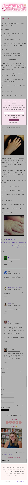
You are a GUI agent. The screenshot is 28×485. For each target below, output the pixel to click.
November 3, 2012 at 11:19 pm (14, 273)
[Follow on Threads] (17, 422)
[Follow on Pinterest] (10, 422)
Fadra (9, 321)
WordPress (15, 483)
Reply (5, 264)
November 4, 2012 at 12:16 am (14, 323)
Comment (3, 375)
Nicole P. (10, 303)
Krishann (10, 349)
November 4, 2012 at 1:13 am (14, 351)
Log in (19, 483)
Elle (8, 257)
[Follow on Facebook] (7, 422)
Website (3, 399)
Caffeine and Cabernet (14, 7)
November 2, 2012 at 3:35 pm (14, 259)
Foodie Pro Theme (15, 481)
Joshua (9, 239)
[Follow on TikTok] (20, 422)
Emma (7, 239)
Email (2, 394)
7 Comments (15, 20)
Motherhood (13, 239)
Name (2, 389)
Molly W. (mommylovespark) (14, 287)
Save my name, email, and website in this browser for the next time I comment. (13, 406)
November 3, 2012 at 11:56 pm (14, 305)
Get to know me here (9, 454)
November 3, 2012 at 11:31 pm (14, 289)
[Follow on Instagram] (13, 422)
